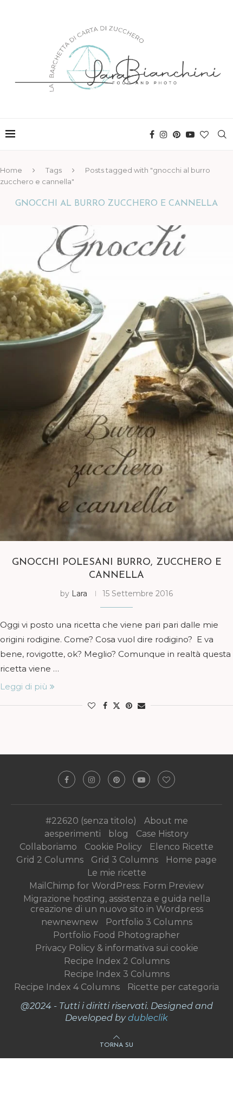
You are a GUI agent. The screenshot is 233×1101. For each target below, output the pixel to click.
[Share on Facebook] (105, 706)
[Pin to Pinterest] (129, 706)
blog (118, 834)
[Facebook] (152, 134)
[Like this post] (91, 706)
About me (166, 821)
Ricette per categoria (173, 987)
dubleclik (148, 1018)
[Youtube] (190, 134)
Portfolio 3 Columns (149, 922)
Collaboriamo (48, 847)
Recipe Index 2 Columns (117, 961)
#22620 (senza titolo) (91, 821)
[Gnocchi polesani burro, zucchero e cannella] (116, 382)
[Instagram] (163, 134)
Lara (79, 593)
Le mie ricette (116, 873)
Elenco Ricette (181, 847)
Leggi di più (23, 686)
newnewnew (69, 922)
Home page (191, 860)
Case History (162, 834)
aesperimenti (72, 834)
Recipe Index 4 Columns (67, 987)
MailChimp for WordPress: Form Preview (116, 886)
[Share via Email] (141, 706)
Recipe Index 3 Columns (117, 974)
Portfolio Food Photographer (116, 935)
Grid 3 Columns (124, 860)
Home (11, 170)
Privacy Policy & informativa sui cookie (116, 948)
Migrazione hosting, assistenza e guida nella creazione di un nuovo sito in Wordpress (116, 904)
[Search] (222, 134)
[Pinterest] (176, 134)
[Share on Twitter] (116, 706)
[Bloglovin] (204, 134)
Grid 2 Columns (49, 860)
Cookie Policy (113, 847)
